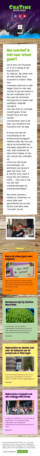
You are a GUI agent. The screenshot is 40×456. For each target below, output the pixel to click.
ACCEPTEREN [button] (22, 451)
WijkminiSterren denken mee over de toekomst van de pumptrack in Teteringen (19, 350)
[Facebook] (15, 16)
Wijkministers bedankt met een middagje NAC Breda (18, 395)
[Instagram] (20, 16)
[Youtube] (24, 16)
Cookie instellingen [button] (9, 451)
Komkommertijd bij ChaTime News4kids (19, 303)
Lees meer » (8, 290)
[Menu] (20, 27)
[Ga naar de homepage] (20, 8)
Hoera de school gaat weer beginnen (19, 258)
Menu (20, 33)
